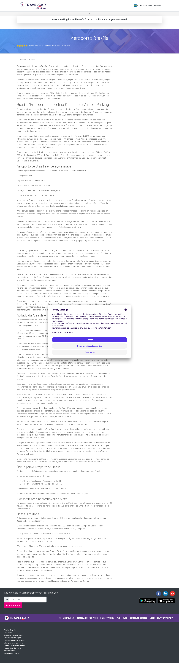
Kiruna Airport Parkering (12, 653)
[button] (89, 14)
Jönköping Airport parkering (13, 643)
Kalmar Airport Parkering (12, 648)
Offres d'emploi (66, 618)
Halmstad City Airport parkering (14, 640)
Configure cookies (138, 618)
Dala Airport (8, 633)
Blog (125, 618)
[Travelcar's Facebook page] (158, 593)
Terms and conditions (87, 618)
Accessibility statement (161, 618)
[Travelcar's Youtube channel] (172, 593)
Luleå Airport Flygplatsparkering (15, 645)
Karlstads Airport (9, 651)
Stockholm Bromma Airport (13, 635)
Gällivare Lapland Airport (12, 638)
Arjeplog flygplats (10, 630)
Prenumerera (13, 605)
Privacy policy (107, 618)
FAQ (118, 618)
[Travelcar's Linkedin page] (165, 593)
